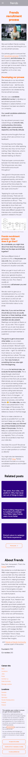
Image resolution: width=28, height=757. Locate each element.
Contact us (4, 679)
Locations (4, 671)
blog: (14, 459)
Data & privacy (6, 681)
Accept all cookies (14, 741)
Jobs (2, 674)
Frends (3, 567)
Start (2, 669)
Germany (4, 697)
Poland (3, 705)
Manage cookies (6, 684)
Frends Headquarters (7, 700)
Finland (3, 702)
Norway (3, 695)
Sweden (3, 692)
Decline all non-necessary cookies (14, 746)
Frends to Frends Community (15, 642)
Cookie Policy (10, 727)
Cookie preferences (14, 752)
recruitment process (11, 56)
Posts (3, 676)
